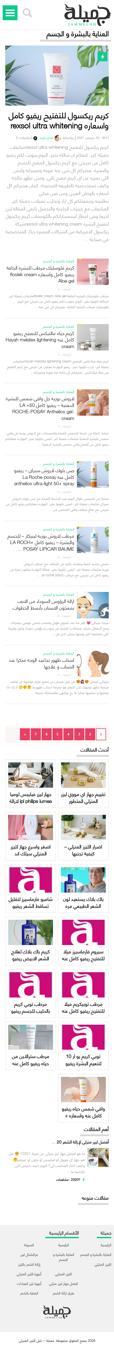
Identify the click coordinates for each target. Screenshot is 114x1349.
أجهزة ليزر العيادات (29, 1283)
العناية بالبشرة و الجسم (95, 1254)
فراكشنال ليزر (29, 1254)
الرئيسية (106, 1244)
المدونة (29, 1244)
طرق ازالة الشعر (63, 1293)
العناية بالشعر (29, 1293)
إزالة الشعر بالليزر (29, 1264)
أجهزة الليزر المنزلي (29, 1273)
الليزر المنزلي (103, 1264)
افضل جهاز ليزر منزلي (63, 1283)
